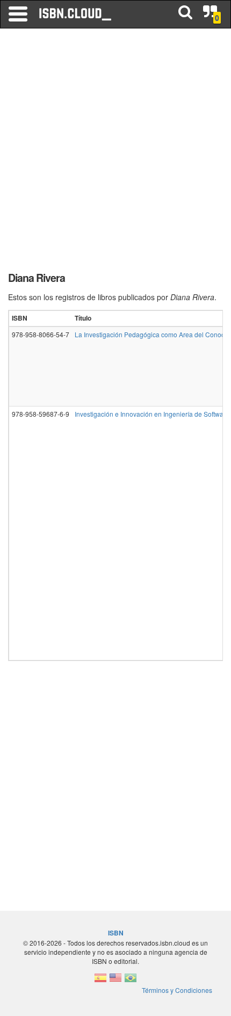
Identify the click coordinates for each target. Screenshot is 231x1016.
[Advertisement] (115, 153)
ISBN (116, 933)
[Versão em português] (130, 980)
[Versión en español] (100, 980)
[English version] (115, 980)
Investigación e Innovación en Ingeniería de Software (152, 413)
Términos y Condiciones (177, 990)
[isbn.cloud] (75, 14)
